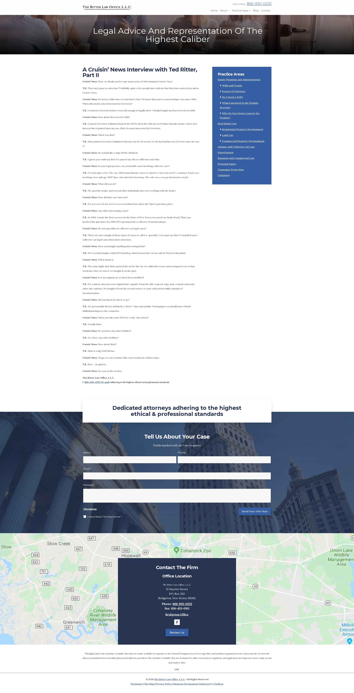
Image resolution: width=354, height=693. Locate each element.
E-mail (106, 382)
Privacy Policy (164, 683)
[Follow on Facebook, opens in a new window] (177, 622)
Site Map (149, 683)
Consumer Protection (231, 169)
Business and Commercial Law (236, 158)
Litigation (224, 175)
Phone (182, 452)
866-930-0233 (259, 3)
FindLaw (218, 683)
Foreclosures (226, 152)
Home (214, 10)
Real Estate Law (227, 123)
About (223, 10)
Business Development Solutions (192, 683)
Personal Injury (227, 164)
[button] (174, 690)
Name (87, 452)
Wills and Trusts (232, 85)
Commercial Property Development (243, 141)
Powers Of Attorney (233, 91)
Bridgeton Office (176, 614)
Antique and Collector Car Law (236, 146)
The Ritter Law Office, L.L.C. (169, 679)
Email (87, 468)
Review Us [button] (177, 632)
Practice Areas (240, 10)
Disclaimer (90, 509)
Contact (265, 10)
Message (88, 485)
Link (177, 669)
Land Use (227, 135)
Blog (256, 10)
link (91, 653)
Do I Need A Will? (232, 97)
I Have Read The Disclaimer (104, 516)
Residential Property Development (242, 129)
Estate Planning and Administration (239, 79)
